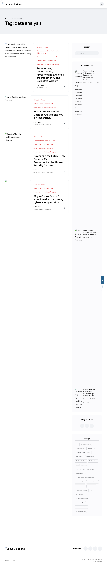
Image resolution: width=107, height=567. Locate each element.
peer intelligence (92, 482)
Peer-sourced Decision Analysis (85, 477)
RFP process (79, 494)
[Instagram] (100, 548)
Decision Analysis (81, 461)
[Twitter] (90, 548)
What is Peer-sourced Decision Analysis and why (89, 232)
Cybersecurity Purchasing (83, 452)
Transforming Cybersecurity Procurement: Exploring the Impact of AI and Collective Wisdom (50, 75)
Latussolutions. (97, 562)
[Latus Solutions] (12, 4)
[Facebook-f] (85, 548)
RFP (92, 490)
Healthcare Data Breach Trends (85, 469)
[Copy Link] (64, 87)
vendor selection (81, 511)
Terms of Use (10, 560)
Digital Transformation (82, 465)
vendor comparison (81, 507)
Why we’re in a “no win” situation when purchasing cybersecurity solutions (48, 199)
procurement (91, 486)
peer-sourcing (80, 482)
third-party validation (82, 498)
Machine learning (81, 473)
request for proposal (81, 490)
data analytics (90, 456)
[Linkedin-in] (95, 548)
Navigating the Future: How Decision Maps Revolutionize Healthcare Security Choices (49, 160)
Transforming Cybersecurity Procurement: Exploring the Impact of (88, 75)
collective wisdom (86, 444)
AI (76, 444)
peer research (80, 486)
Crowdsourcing (80, 448)
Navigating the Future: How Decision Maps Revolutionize (89, 392)
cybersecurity (91, 448)
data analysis (79, 456)
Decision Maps (93, 461)
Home (7, 18)
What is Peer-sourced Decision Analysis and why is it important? (48, 115)
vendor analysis (80, 503)
